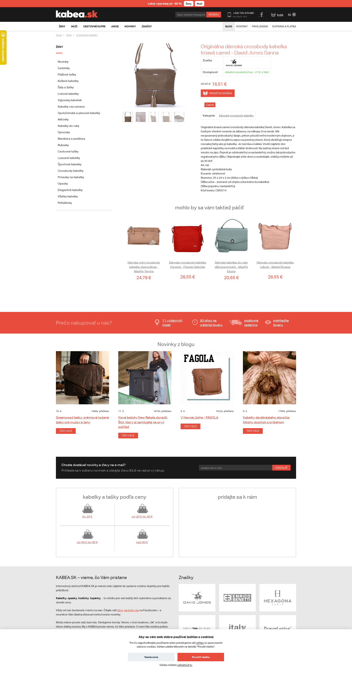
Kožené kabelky (68, 81)
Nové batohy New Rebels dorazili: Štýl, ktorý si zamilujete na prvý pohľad (143, 422)
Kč (289, 14)
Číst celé (66, 430)
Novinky (63, 61)
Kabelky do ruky (68, 126)
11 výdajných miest (172, 323)
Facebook (261, 14)
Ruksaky (63, 145)
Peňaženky (65, 203)
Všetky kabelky (68, 196)
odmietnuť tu (184, 664)
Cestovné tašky (68, 151)
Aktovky (63, 119)
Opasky (63, 183)
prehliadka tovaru (281, 323)
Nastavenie (151, 657)
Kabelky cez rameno (71, 106)
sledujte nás (131, 610)
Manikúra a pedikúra (71, 138)
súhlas (200, 642)
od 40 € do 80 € (87, 542)
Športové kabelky (69, 164)
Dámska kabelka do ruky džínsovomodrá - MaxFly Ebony (231, 267)
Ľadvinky (64, 68)
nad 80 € (142, 542)
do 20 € (87, 516)
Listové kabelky (68, 93)
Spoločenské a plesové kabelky (79, 113)
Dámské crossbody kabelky (236, 115)
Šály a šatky (66, 87)
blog (120, 610)
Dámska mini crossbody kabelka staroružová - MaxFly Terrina (144, 267)
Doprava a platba (284, 26)
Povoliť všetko (201, 657)
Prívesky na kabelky (71, 177)
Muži (199, 3)
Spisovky (64, 132)
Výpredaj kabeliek (70, 100)
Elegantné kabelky (70, 190)
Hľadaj (214, 14)
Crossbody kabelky (87, 35)
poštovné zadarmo (251, 323)
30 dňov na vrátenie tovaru (211, 323)
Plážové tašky (67, 74)
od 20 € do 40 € (142, 516)
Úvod (59, 35)
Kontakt (242, 26)
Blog (228, 26)
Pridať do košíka (220, 93)
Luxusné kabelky (69, 158)
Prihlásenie (260, 26)
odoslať (281, 467)
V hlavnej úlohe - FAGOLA (199, 417)
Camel (210, 104)
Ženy (189, 3)
